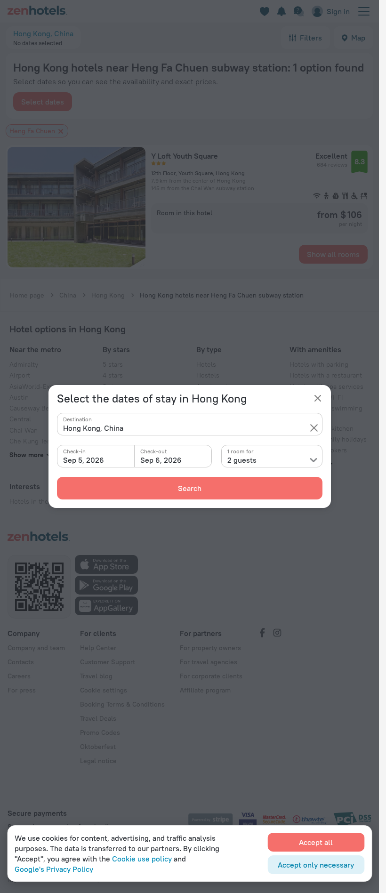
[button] (314, 428)
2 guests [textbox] (242, 460)
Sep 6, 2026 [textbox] (161, 460)
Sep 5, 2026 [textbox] (83, 460)
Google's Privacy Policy (54, 869)
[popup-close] (317, 398)
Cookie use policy (142, 858)
